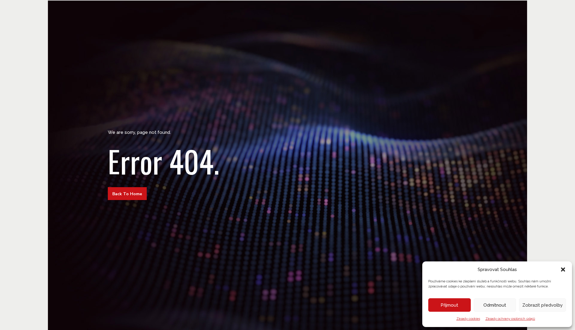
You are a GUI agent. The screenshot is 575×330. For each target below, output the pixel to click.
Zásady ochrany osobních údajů (510, 319)
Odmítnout (494, 305)
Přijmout (449, 305)
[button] (563, 270)
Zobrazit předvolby (542, 305)
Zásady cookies (468, 319)
